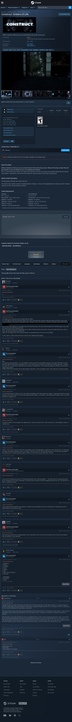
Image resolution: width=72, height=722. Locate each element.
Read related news (8, 130)
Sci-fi (31, 49)
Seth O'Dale (30, 44)
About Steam (7, 684)
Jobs (21, 686)
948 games (8, 350)
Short (50, 49)
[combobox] (53, 7)
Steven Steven (10, 550)
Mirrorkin (8, 436)
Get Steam (50, 684)
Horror (18, 49)
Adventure (5, 49)
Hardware (22, 689)
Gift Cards (6, 695)
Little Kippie (9, 305)
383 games (8, 552)
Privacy (35, 684)
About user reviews (6, 245)
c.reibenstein (9, 409)
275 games (8, 307)
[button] (3, 7)
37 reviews (15, 307)
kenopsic (8, 281)
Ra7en (7, 348)
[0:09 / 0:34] (36, 70)
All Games (3, 12)
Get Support (51, 689)
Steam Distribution (8, 692)
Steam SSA (7, 686)
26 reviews (15, 523)
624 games (8, 382)
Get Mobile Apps (52, 686)
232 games (8, 411)
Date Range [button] (36, 264)
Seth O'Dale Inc (31, 45)
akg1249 (8, 521)
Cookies (35, 692)
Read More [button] (66, 584)
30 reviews (15, 282)
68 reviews (15, 350)
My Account (51, 692)
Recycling (22, 692)
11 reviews (15, 411)
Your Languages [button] (10, 269)
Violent (10, 49)
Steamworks (7, 689)
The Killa (8, 493)
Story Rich (42, 49)
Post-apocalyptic (24, 49)
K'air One (8, 464)
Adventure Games (12, 12)
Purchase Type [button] (16, 264)
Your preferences (17, 245)
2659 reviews (16, 382)
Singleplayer (35, 49)
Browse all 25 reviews (36, 662)
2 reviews (8, 466)
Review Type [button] (5, 264)
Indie (47, 49)
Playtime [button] (45, 264)
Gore (14, 49)
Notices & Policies (37, 689)
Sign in (3, 102)
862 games (8, 523)
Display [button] (54, 264)
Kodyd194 (8, 380)
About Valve (23, 684)
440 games (8, 282)
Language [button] (27, 264)
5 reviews (8, 495)
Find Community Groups (9, 135)
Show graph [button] (65, 264)
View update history (8, 128)
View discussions (8, 132)
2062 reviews (16, 552)
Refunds (35, 695)
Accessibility (36, 686)
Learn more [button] (65, 150)
